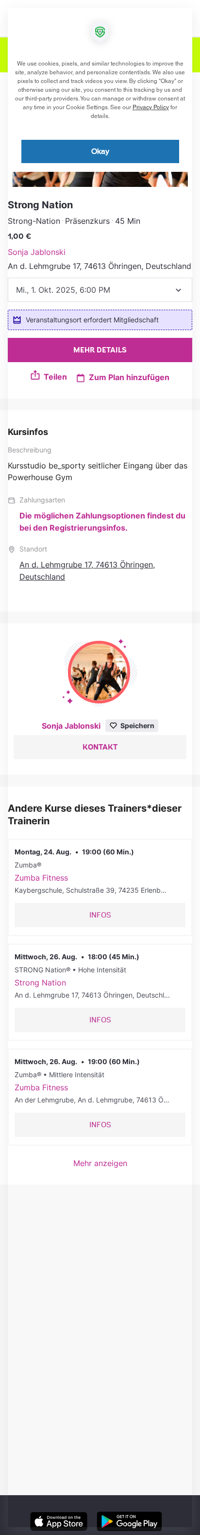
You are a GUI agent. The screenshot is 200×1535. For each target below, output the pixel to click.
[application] (100, 767)
